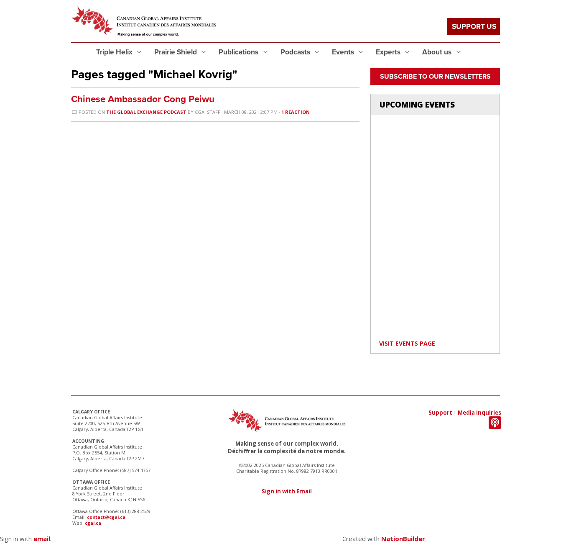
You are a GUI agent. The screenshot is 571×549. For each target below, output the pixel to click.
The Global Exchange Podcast (146, 112)
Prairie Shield (176, 52)
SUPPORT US (474, 26)
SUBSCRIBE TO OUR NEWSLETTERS (435, 76)
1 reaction (295, 112)
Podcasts (296, 52)
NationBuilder (403, 538)
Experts (389, 52)
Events (344, 52)
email (41, 538)
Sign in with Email (287, 491)
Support (440, 412)
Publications (239, 52)
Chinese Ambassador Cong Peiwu (142, 99)
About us (437, 52)
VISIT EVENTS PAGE (407, 343)
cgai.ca (93, 523)
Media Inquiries (479, 412)
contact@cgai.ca (106, 517)
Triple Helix (115, 52)
